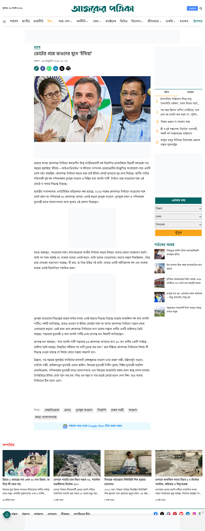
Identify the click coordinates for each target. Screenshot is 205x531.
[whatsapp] (49, 68)
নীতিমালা (65, 514)
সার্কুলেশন (38, 514)
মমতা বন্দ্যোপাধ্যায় (46, 417)
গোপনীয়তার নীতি (82, 514)
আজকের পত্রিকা (10, 514)
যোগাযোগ (52, 514)
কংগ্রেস (133, 410)
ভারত (67, 410)
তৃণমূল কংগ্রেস (84, 410)
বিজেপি (101, 410)
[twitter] (62, 68)
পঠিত (166, 92)
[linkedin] (55, 68)
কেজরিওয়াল (52, 410)
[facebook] (42, 68)
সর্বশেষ (190, 92)
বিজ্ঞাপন (26, 514)
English (192, 8)
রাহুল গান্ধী (117, 410)
